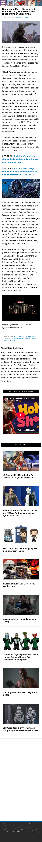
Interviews (25, 766)
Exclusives (25, 770)
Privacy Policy (22, 832)
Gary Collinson (19, 336)
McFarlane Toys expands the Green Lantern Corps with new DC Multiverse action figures (20, 657)
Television (25, 780)
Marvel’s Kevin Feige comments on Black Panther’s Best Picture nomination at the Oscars (19, 171)
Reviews (25, 755)
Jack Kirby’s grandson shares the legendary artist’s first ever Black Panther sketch (20, 159)
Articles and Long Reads (25, 762)
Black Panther (19, 338)
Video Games (25, 788)
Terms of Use (11, 832)
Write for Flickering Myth (25, 810)
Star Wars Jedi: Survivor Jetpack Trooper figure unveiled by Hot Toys (20, 729)
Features (25, 759)
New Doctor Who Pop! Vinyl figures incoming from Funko (20, 549)
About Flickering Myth (25, 803)
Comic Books (25, 784)
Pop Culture (25, 773)
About (25, 799)
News (33, 336)
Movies (28, 336)
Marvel (28, 338)
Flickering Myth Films (25, 796)
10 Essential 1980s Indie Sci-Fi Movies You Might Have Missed (18, 476)
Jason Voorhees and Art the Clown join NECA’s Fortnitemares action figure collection (20, 513)
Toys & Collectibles (25, 792)
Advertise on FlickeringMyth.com (25, 806)
